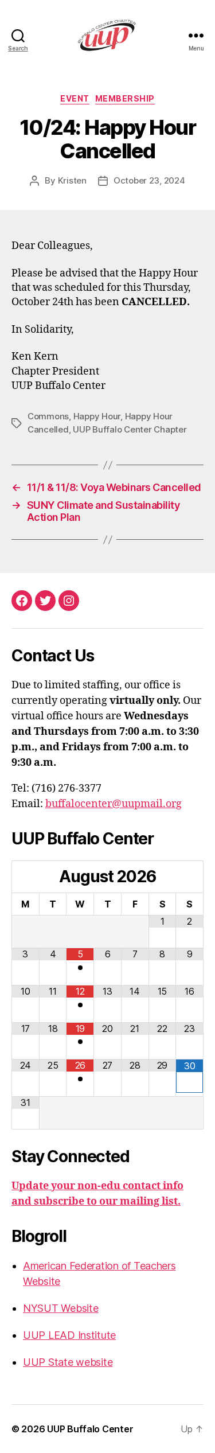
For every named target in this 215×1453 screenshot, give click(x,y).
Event (74, 98)
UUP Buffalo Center (90, 1429)
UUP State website (67, 1362)
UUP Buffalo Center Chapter (129, 429)
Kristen (72, 180)
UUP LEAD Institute (69, 1335)
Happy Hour (96, 416)
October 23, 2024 (149, 180)
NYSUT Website (61, 1308)
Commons (48, 416)
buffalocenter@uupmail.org (113, 804)
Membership (125, 98)
